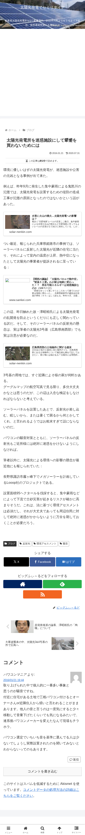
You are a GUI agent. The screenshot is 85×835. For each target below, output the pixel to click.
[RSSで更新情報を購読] (42, 594)
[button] (76, 620)
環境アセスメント (46, 543)
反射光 (26, 543)
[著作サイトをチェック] (22, 584)
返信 (76, 759)
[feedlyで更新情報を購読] (62, 584)
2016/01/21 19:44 (13, 680)
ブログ (11, 543)
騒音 (65, 543)
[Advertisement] (42, 73)
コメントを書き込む (42, 771)
